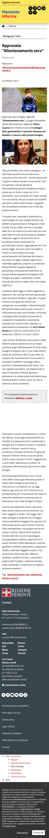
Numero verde (9, 662)
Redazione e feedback (12, 733)
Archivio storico (18, 776)
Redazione (16, 770)
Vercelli (21, 653)
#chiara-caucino (10, 578)
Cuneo (5, 653)
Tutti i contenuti (13, 756)
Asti (4, 646)
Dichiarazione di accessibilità (15, 705)
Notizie (14, 759)
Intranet (6, 747)
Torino (21, 646)
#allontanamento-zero (18, 574)
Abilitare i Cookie (24, 398)
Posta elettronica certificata (15, 740)
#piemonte (36, 574)
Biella (5, 649)
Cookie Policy (10, 826)
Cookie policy (8, 719)
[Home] (3, 26)
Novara (21, 643)
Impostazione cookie (15, 685)
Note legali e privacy (11, 712)
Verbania (22, 649)
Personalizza (22, 833)
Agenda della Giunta (21, 763)
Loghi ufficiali (8, 726)
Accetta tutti (38, 833)
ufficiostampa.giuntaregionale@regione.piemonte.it (23, 69)
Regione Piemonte (11, 2)
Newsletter (16, 773)
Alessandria (8, 643)
